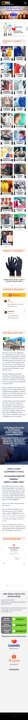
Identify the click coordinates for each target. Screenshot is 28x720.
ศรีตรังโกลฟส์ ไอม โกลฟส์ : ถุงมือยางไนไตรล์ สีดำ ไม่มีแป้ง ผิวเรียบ (14, 281)
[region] (14, 29)
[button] (25, 3)
